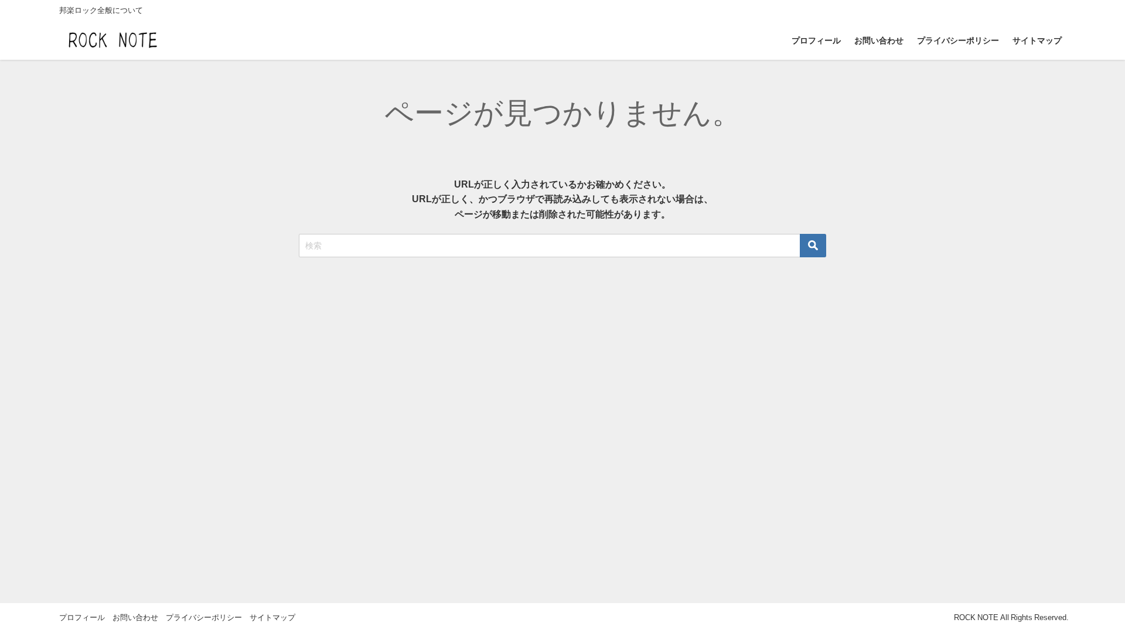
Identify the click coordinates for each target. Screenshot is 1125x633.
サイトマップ (1037, 40)
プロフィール (816, 40)
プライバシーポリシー (958, 40)
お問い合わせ (879, 40)
